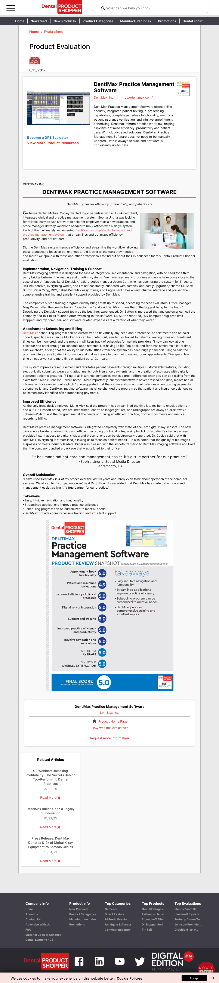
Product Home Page (112, 721)
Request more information (109, 738)
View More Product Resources (53, 143)
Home (19, 21)
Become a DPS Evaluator (47, 137)
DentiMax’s (30, 333)
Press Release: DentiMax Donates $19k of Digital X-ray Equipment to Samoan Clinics (50, 843)
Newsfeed (39, 21)
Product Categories (98, 21)
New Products (64, 21)
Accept (194, 978)
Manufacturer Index (135, 21)
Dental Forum (193, 21)
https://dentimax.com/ (136, 97)
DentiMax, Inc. (104, 97)
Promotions (167, 21)
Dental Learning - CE (39, 939)
